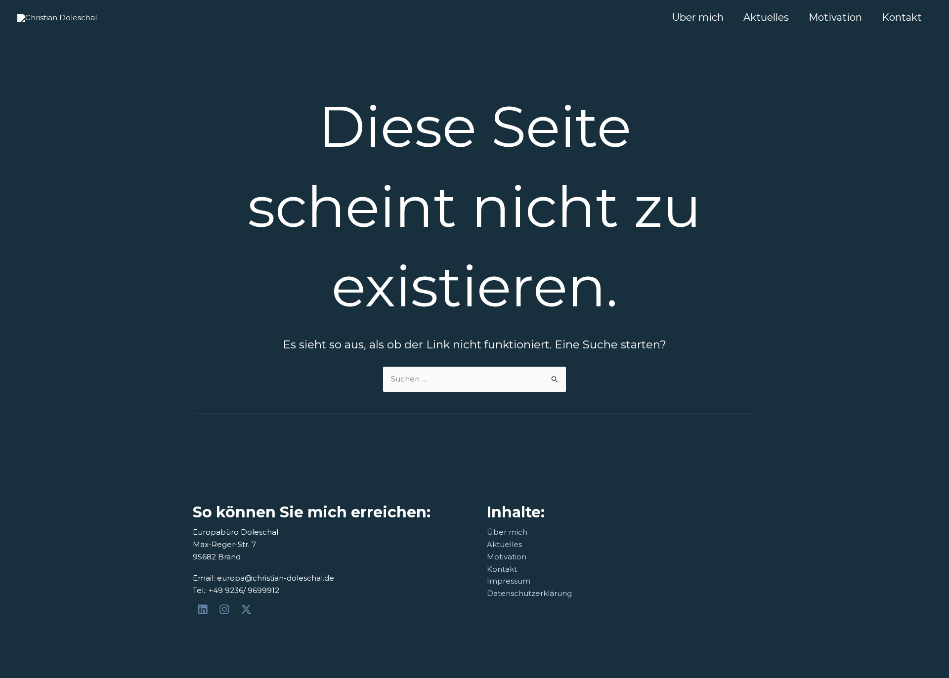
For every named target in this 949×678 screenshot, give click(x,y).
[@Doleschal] (248, 609)
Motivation (835, 17)
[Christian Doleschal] (204, 609)
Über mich (698, 17)
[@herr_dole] (226, 609)
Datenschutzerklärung (529, 593)
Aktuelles (766, 17)
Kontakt (902, 17)
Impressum (508, 581)
